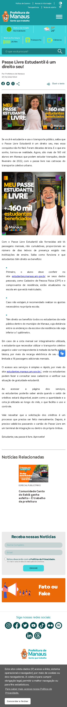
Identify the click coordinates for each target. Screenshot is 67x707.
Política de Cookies (23, 3)
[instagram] (8, 625)
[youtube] (33, 625)
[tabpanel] (33, 484)
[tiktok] (41, 625)
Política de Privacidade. (42, 559)
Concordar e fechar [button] (17, 701)
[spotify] (58, 625)
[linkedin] (29, 635)
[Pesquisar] (59, 51)
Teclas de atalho (50, 7)
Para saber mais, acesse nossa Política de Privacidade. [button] (28, 690)
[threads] (37, 635)
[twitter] (25, 625)
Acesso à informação (43, 3)
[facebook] (16, 625)
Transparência (33, 7)
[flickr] (50, 625)
